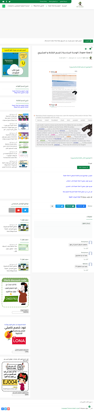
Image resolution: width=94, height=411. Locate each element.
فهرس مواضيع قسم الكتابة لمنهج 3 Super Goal (77, 175)
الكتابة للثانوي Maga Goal (21, 107)
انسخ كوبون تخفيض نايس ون (20, 393)
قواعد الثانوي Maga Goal (21, 93)
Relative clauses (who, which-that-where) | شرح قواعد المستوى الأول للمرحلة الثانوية (10, 147)
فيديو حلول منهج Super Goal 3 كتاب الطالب (79, 181)
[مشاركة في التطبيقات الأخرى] (52, 206)
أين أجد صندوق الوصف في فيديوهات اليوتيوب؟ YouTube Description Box (10, 155)
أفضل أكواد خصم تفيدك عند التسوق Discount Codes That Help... (63, 41)
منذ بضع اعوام (12, 114)
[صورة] (23, 117)
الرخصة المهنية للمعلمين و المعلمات (18, 6)
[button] (81, 206)
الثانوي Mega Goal (39, 6)
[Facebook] (12, 210)
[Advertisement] (47, 24)
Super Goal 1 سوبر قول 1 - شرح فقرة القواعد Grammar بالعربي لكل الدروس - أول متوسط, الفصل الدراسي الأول (9, 128)
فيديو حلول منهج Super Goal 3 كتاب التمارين (79, 186)
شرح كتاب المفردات (86, 402)
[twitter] (9, 1)
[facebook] (6, 1)
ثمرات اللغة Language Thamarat (70, 408)
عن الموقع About (53, 1)
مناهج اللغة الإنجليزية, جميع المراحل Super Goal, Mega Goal (10, 229)
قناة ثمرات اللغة (74, 197)
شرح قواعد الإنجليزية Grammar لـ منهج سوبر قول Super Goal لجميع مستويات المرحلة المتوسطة (9, 137)
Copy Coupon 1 (24, 310)
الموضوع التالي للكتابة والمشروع (81, 158)
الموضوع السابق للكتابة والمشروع (80, 67)
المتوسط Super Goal (54, 6)
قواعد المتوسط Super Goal (20, 91)
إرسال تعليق (86, 223)
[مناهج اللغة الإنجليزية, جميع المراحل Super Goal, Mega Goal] (23, 227)
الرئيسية (64, 6)
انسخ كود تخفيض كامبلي (21, 350)
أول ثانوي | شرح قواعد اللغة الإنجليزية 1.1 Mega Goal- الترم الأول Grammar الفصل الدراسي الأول (9, 165)
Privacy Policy (43, 1)
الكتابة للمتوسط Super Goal (20, 105)
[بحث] (3, 6)
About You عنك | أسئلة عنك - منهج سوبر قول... (9, 249)
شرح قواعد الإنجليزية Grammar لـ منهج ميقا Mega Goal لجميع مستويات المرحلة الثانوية (9, 119)
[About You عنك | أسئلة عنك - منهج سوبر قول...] (23, 247)
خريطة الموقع (63, 1)
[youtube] (3, 1)
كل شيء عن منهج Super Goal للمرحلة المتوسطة (77, 192)
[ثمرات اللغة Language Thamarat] (80, 4)
